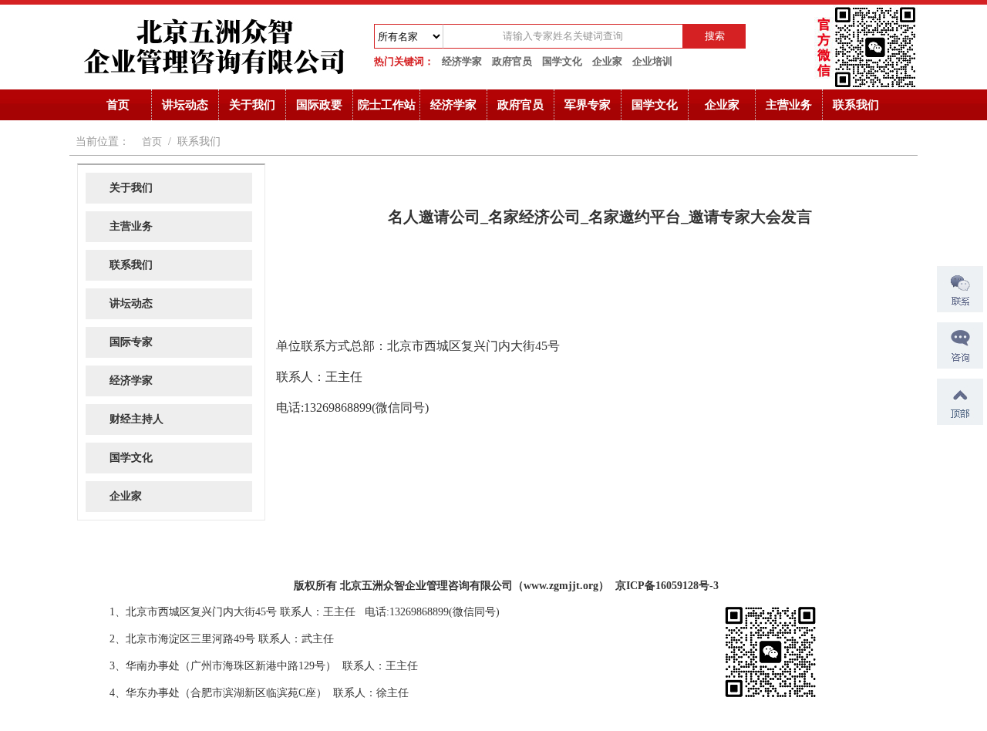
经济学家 (462, 61)
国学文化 (562, 61)
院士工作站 (387, 105)
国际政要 (319, 105)
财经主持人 (136, 419)
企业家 (607, 61)
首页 (118, 105)
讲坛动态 (185, 105)
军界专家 (587, 105)
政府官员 (512, 61)
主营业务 (789, 105)
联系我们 (856, 105)
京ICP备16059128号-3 (667, 585)
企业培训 (652, 61)
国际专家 (131, 342)
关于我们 (252, 105)
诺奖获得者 (96, 582)
